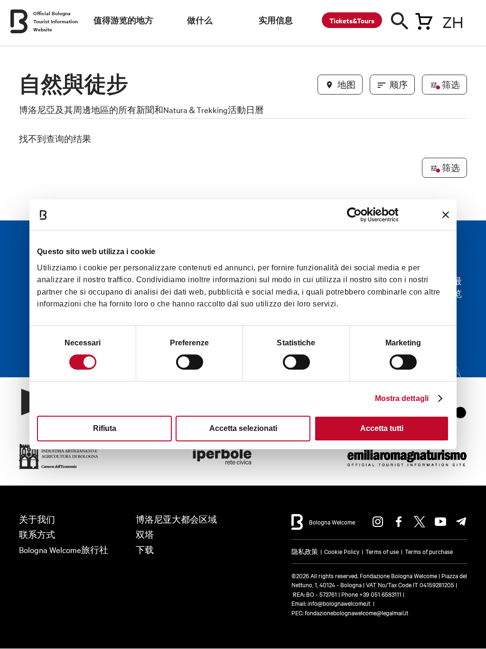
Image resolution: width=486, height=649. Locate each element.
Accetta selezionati (243, 428)
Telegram (461, 521)
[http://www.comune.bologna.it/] (222, 469)
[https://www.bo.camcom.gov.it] (59, 469)
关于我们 (37, 519)
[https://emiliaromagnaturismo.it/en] (406, 469)
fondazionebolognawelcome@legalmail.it (356, 612)
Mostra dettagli (402, 398)
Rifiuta (104, 428)
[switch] (189, 362)
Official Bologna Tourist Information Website (55, 21)
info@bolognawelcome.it (339, 603)
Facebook (398, 521)
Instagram (377, 521)
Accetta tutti (381, 428)
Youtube (440, 521)
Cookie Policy (341, 551)
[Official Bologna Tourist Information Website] (19, 21)
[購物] (424, 19)
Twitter (419, 521)
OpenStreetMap (387, 508)
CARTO (450, 508)
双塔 (145, 534)
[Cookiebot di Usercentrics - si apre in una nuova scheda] (356, 214)
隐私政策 (304, 551)
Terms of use (382, 551)
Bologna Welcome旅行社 (63, 549)
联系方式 (37, 534)
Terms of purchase (429, 551)
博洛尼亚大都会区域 (176, 519)
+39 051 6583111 (381, 594)
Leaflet (350, 508)
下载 (145, 549)
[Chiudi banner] (445, 214)
